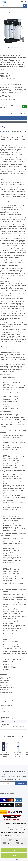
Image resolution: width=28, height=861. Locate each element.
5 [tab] (14, 47)
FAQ (25, 106)
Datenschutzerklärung (7, 776)
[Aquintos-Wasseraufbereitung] (5, 2)
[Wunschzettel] (21, 1)
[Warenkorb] (25, 1)
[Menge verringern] (2, 113)
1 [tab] (8, 47)
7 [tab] (17, 47)
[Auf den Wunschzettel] (23, 20)
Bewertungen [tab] (16, 131)
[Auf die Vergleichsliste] (19, 20)
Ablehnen (14, 855)
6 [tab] (15, 47)
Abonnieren (21, 783)
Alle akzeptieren (14, 850)
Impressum (16, 835)
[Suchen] (25, 6)
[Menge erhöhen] (25, 113)
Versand (13, 99)
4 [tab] (12, 47)
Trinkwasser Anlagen (11, 78)
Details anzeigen (14, 859)
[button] (18, 1)
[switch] (10, 840)
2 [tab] (9, 47)
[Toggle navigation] (1, 1)
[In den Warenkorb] (1, 17)
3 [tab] (11, 47)
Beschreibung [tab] (4, 131)
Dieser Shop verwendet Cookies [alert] (14, 824)
